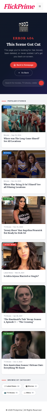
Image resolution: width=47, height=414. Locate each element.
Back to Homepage (25, 65)
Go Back (25, 73)
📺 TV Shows (11, 393)
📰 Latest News (11, 386)
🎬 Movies (31, 386)
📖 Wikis (29, 393)
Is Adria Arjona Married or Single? (21, 276)
